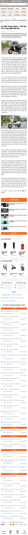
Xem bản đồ (23, 313)
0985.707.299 (9, 351)
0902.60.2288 (9, 518)
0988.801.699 (9, 364)
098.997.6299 (9, 335)
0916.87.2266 (9, 375)
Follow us (3, 522)
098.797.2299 (9, 441)
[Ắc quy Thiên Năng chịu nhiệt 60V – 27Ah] (22, 245)
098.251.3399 (9, 340)
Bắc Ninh (14, 436)
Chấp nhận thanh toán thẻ (16, 522)
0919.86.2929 (9, 486)
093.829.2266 (9, 502)
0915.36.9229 (9, 496)
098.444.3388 (17, 297)
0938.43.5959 (9, 513)
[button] (27, 4)
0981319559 (9, 402)
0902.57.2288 (9, 507)
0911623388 (9, 397)
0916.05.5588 (9, 413)
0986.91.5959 (9, 358)
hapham (3, 31)
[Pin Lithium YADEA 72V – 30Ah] (13, 245)
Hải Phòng (14, 427)
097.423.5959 (9, 432)
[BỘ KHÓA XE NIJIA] (5, 267)
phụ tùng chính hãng (6, 261)
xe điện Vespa (23, 140)
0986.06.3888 (19, 294)
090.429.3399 (9, 480)
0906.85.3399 (9, 418)
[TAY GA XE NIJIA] (22, 267)
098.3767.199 (9, 324)
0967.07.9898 (9, 470)
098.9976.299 (9, 319)
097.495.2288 (9, 424)
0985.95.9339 (9, 456)
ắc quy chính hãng (5, 239)
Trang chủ (13, 18)
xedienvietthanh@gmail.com (11, 300)
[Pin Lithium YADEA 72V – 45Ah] (5, 245)
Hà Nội (14, 308)
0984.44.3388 (9, 380)
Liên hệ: (14, 292)
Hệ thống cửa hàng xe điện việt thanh (14, 305)
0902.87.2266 (9, 369)
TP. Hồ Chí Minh (14, 474)
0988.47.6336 (9, 313)
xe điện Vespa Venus (16, 59)
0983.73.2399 (9, 329)
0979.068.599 (9, 446)
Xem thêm (14, 233)
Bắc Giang (14, 450)
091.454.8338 (9, 491)
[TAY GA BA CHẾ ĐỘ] (13, 267)
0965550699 (9, 346)
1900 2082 (12, 294)
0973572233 (9, 407)
